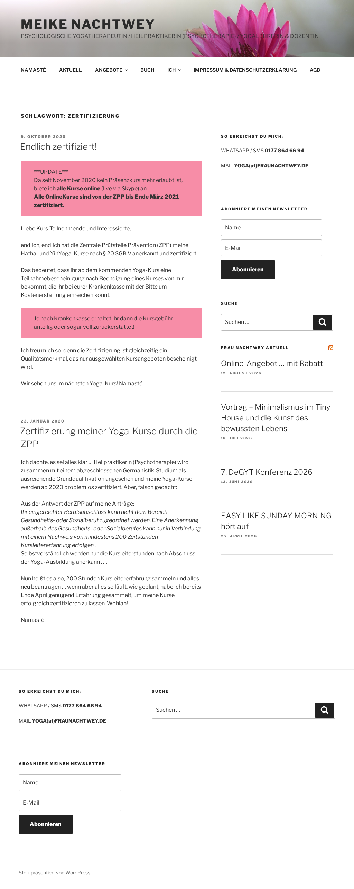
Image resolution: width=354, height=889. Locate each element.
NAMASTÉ (33, 70)
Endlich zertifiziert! (58, 146)
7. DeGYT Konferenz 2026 (267, 472)
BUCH (147, 70)
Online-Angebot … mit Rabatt (272, 363)
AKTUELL (70, 70)
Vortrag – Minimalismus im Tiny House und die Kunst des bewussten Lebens (275, 417)
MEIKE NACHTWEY (88, 24)
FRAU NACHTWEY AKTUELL (255, 347)
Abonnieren (248, 269)
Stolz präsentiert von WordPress (54, 873)
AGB (315, 70)
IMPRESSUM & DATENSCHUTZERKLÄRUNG (245, 70)
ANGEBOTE (108, 70)
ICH (171, 70)
